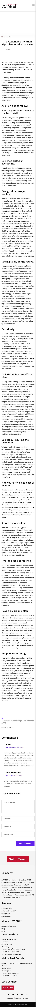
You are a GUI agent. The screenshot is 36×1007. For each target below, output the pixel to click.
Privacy (18, 998)
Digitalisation (6, 916)
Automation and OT (9, 911)
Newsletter (8, 988)
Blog (3, 929)
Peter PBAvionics (13, 772)
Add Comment (25, 843)
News (4, 931)
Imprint (25, 998)
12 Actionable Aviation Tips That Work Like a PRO (18, 722)
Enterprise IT (6, 913)
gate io (9, 744)
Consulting (8, 37)
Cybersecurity (7, 908)
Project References (9, 926)
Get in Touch (18, 859)
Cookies (10, 998)
